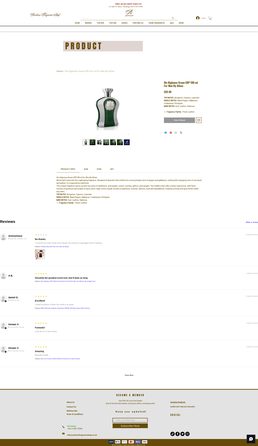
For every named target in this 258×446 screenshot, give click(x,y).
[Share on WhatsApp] (176, 132)
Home (59, 71)
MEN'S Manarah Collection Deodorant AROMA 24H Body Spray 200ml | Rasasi (65, 308)
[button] (88, 22)
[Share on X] (181, 132)
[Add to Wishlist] (199, 120)
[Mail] (63, 433)
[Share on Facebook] (165, 132)
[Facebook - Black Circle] (177, 434)
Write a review (252, 222)
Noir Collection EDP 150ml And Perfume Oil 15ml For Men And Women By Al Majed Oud (68, 281)
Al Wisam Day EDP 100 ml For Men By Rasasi (55, 246)
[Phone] (63, 427)
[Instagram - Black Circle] (187, 434)
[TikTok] (172, 434)
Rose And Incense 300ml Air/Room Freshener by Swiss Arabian (60, 358)
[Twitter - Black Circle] (182, 434)
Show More (129, 375)
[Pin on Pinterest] (170, 132)
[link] (68, 169)
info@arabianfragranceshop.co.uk (82, 435)
